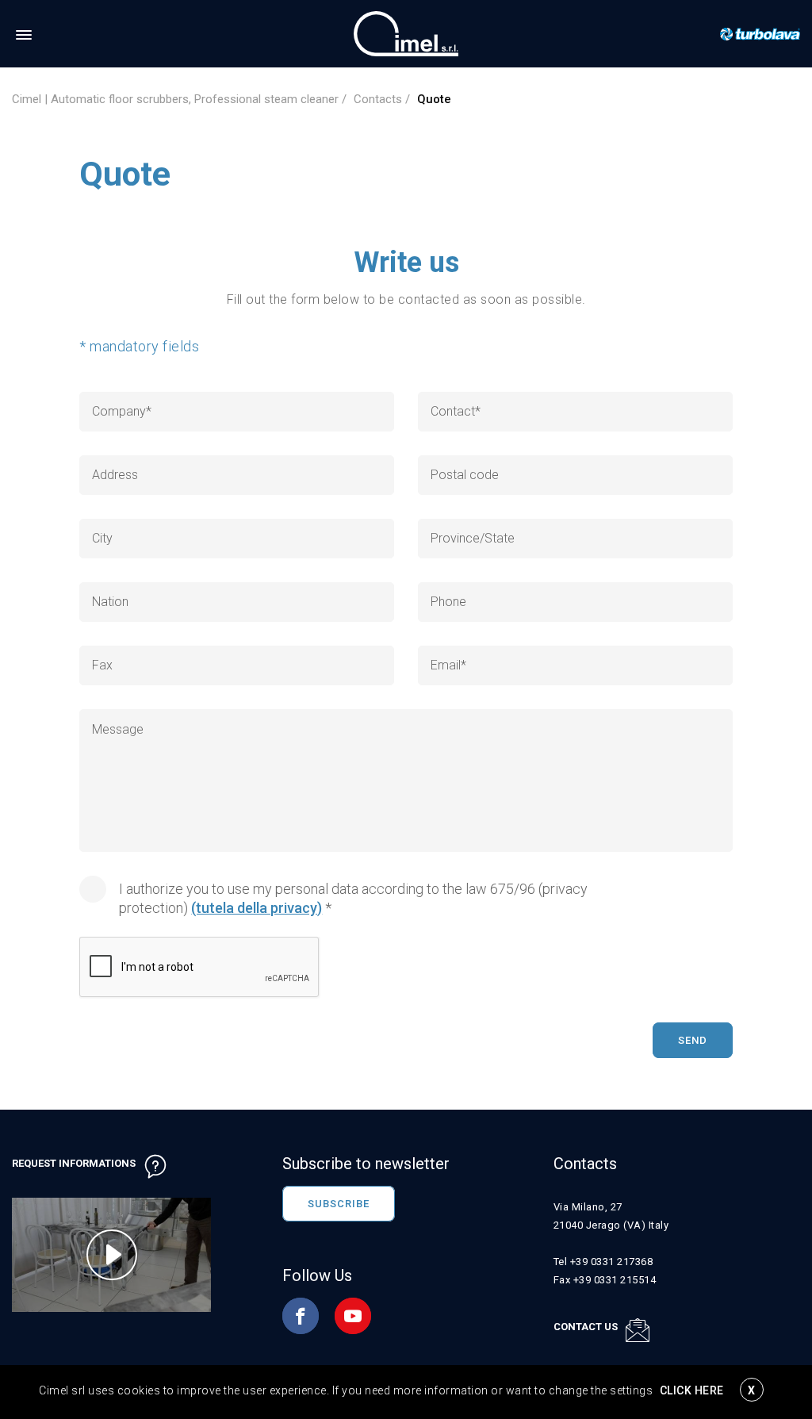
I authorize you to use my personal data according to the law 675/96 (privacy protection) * (353, 898)
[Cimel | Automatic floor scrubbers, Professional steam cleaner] (406, 32)
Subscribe (339, 1204)
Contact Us (585, 1327)
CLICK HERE (692, 1390)
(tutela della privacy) (256, 907)
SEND (692, 1040)
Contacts (378, 99)
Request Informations (74, 1163)
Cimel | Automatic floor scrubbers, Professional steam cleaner (175, 99)
